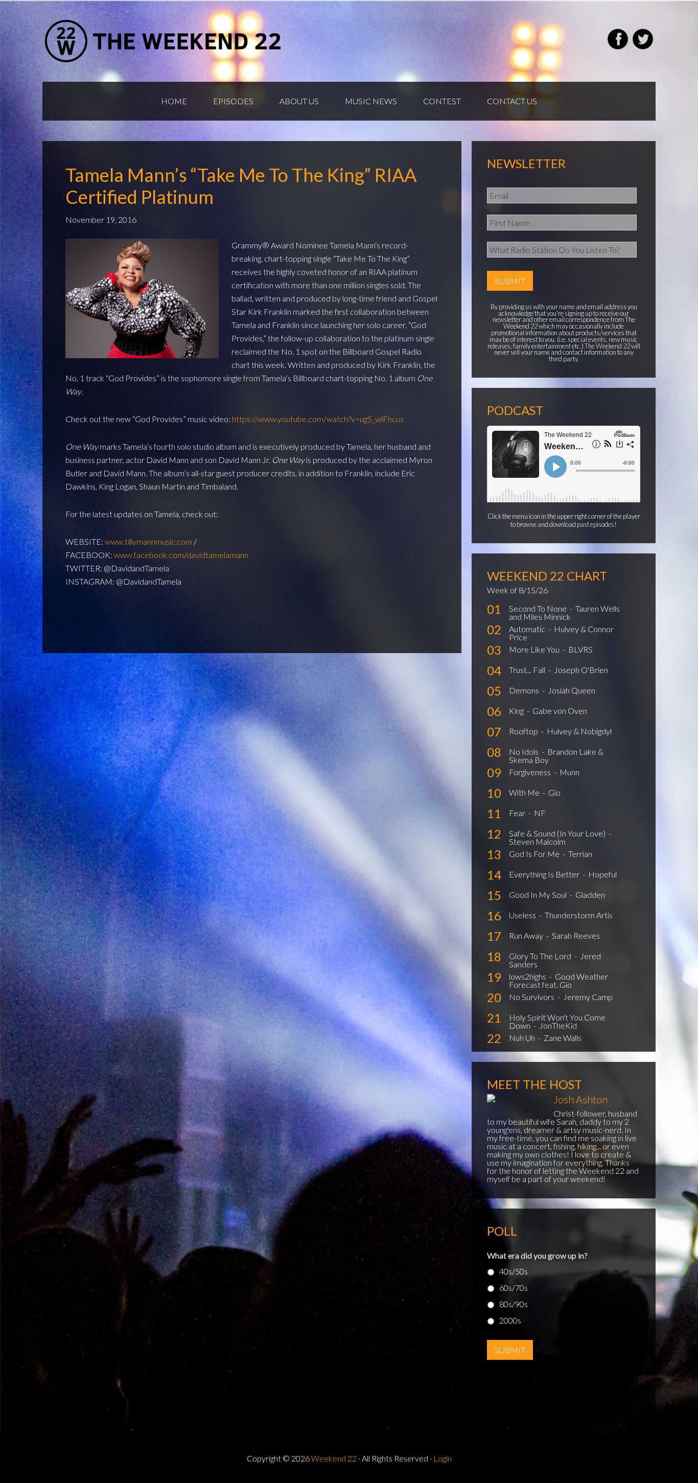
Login (442, 1458)
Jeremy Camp (588, 997)
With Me (525, 792)
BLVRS (580, 649)
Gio (554, 792)
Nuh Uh (523, 1037)
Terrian (580, 854)
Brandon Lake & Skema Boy (556, 755)
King (517, 710)
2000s (510, 1320)
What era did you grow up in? (537, 1255)
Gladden (590, 894)
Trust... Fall (528, 670)
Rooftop (524, 731)
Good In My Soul (538, 894)
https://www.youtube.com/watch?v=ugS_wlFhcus (318, 419)
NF (540, 813)
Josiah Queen (571, 690)
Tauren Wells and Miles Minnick (564, 612)
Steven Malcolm (537, 841)
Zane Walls (562, 1037)
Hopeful (602, 874)
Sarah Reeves (576, 935)
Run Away (527, 935)
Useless (523, 915)
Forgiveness (530, 772)
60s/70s (513, 1287)
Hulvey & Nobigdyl (579, 731)
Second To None (538, 608)
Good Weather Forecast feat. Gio (558, 980)
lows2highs (528, 976)
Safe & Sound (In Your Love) (558, 833)
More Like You (535, 649)
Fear (518, 813)
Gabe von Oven (559, 710)
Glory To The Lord (541, 956)
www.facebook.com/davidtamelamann (181, 555)
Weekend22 (163, 40)
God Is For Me (535, 854)
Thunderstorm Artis (579, 915)
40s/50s (513, 1271)
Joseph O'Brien (581, 670)
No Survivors (532, 997)
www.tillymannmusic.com (148, 541)
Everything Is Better (545, 874)
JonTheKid (558, 1025)
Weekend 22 (334, 1458)
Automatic (528, 629)
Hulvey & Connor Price (561, 633)
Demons (525, 690)
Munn (569, 772)
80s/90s (513, 1304)
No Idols (524, 751)
